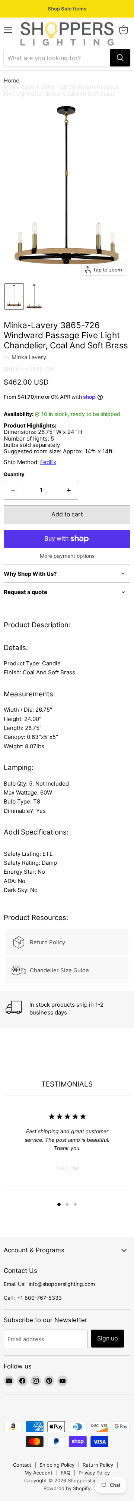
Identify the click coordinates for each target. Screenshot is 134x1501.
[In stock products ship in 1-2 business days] (68, 1009)
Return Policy (98, 1465)
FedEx (48, 462)
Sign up (107, 1338)
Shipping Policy (56, 1465)
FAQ (65, 1473)
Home (11, 80)
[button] (14, 296)
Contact (22, 1465)
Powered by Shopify (67, 1488)
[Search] (120, 57)
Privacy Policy (94, 1473)
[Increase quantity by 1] (69, 490)
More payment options (67, 556)
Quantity (14, 474)
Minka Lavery (29, 357)
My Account (38, 1473)
